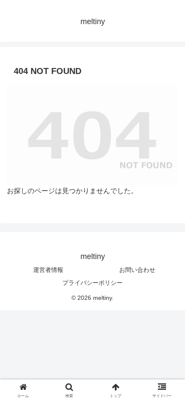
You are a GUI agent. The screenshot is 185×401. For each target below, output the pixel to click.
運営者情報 (48, 269)
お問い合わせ (137, 269)
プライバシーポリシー (92, 282)
